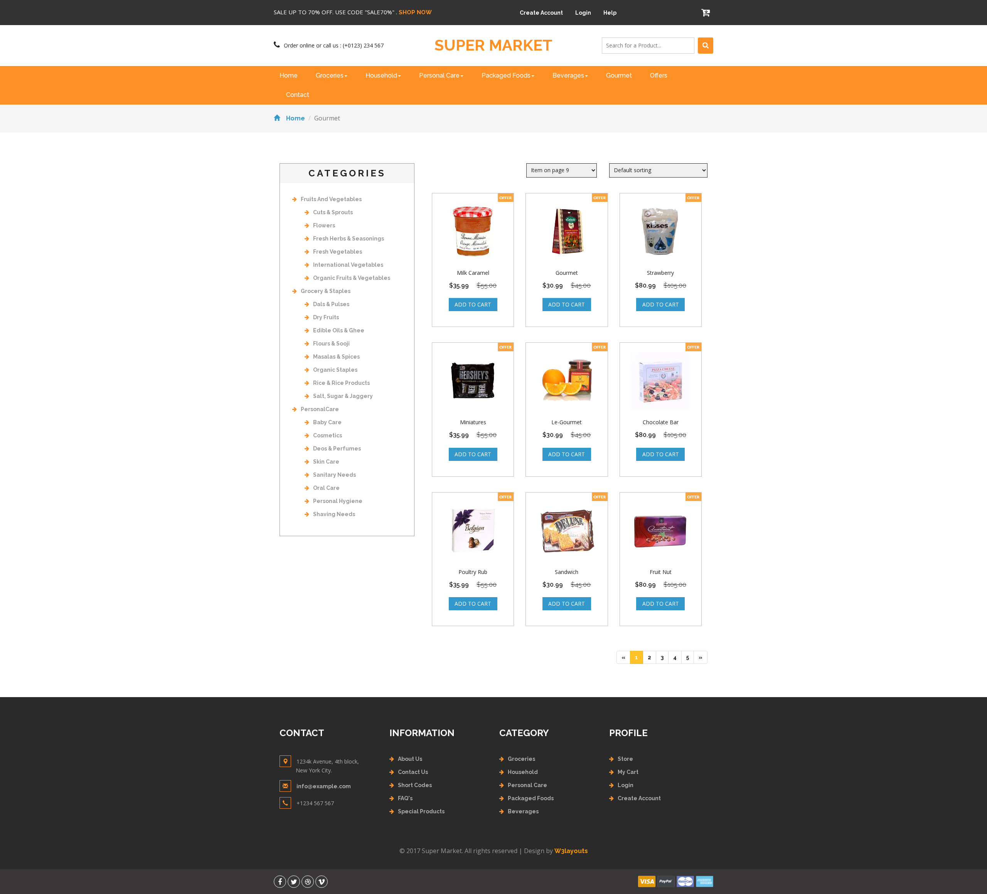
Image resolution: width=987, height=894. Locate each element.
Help (609, 13)
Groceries (330, 75)
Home (289, 75)
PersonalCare (320, 409)
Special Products (421, 811)
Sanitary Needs (334, 475)
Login (583, 13)
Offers (658, 75)
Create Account (541, 13)
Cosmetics (327, 435)
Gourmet (619, 75)
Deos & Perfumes (337, 448)
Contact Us (413, 772)
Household (381, 75)
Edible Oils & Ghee (338, 330)
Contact (297, 94)
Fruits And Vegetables (331, 199)
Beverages (568, 75)
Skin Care (326, 462)
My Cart (628, 772)
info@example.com (323, 786)
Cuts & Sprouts (333, 212)
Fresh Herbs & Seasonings (348, 238)
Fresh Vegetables (337, 252)
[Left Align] (705, 45)
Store (625, 759)
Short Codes (415, 785)
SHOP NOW (415, 12)
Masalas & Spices (336, 357)
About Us (410, 759)
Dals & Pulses (331, 304)
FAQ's (405, 798)
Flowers (324, 225)
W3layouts (571, 851)
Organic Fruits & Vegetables (351, 278)
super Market (493, 45)
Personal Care (439, 75)
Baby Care (327, 422)
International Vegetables (348, 265)
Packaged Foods (506, 75)
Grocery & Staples (325, 291)
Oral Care (326, 488)
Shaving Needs (334, 514)
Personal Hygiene (337, 501)
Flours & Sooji (331, 343)
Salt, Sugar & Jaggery (343, 396)
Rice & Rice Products (341, 383)
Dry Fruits (326, 317)
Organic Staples (335, 370)
